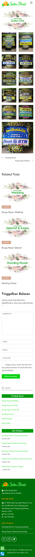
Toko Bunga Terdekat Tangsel (12, 467)
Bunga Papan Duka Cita (10, 410)
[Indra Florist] (14, 5)
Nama (5, 342)
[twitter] (14, 539)
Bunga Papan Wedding (12, 212)
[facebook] (4, 539)
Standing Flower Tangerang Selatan (15, 436)
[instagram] (9, 539)
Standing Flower (10, 158)
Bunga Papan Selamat (22, 161)
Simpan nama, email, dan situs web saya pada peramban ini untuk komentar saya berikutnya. (17, 367)
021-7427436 (9, 514)
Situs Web (6, 358)
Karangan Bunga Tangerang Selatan (15, 451)
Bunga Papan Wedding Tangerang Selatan (17, 459)
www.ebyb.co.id (22, 553)
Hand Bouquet (7, 419)
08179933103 (9, 517)
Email (5, 350)
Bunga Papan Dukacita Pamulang (14, 443)
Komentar (7, 314)
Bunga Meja (6, 423)
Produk (6, 207)
